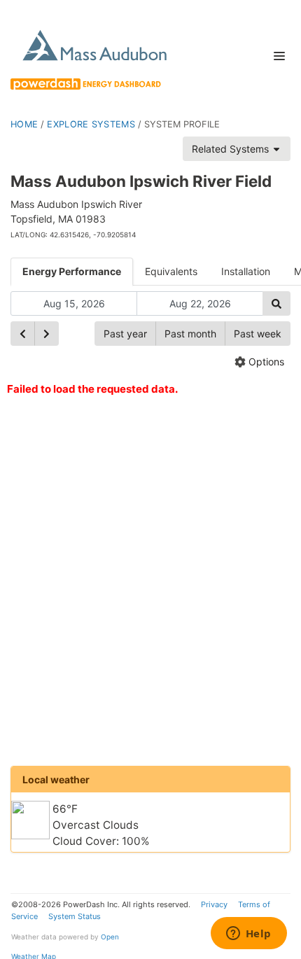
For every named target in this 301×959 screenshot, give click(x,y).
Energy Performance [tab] (71, 271)
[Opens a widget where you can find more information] (248, 934)
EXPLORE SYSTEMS (91, 124)
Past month (190, 334)
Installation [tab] (245, 271)
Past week (257, 334)
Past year (125, 334)
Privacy (214, 904)
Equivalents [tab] (171, 271)
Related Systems (232, 149)
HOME (24, 124)
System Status (74, 916)
